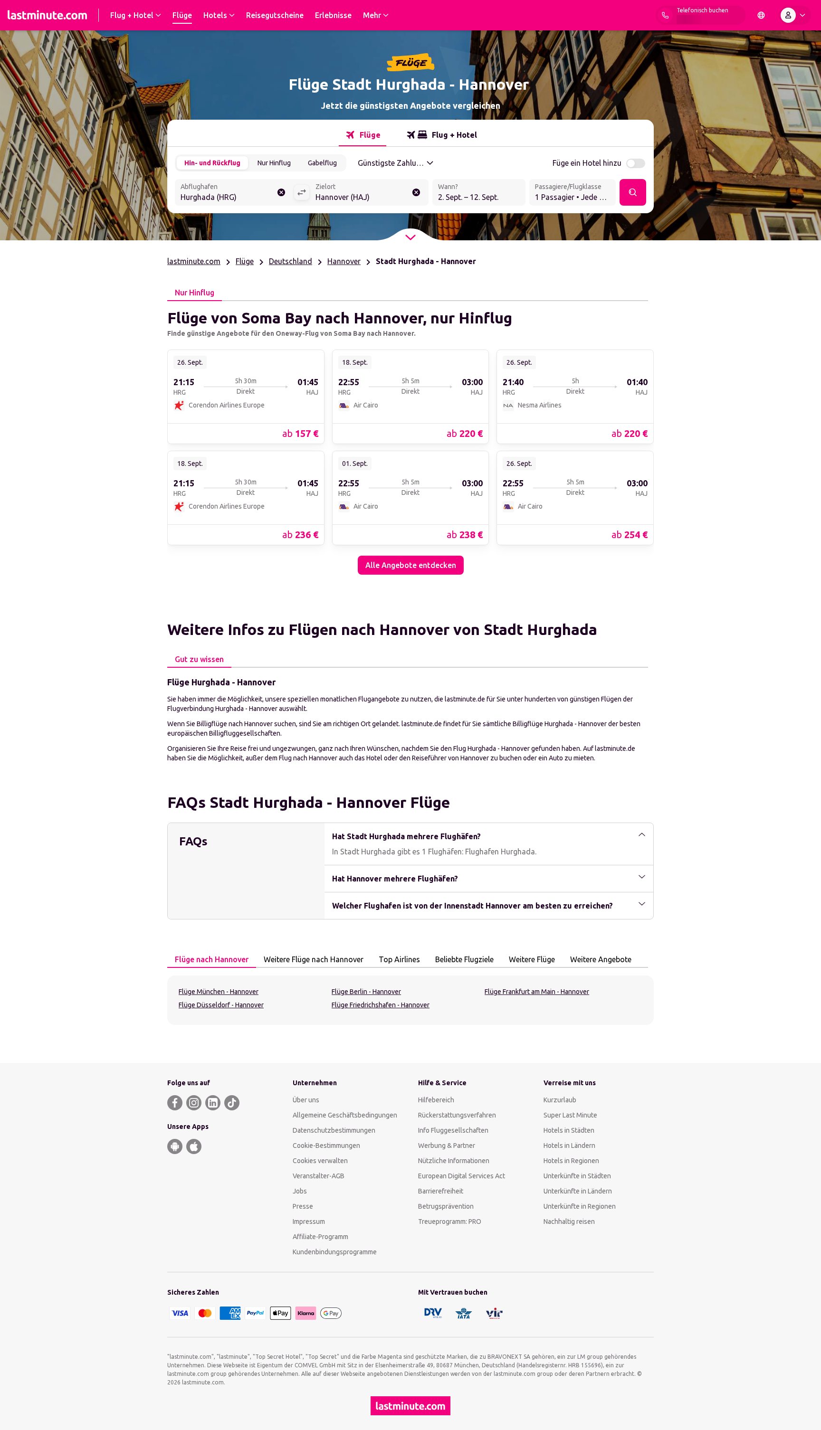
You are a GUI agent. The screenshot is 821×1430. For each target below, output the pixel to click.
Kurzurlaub (560, 1100)
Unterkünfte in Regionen (580, 1206)
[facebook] (174, 1102)
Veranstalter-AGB (318, 1176)
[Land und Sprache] (761, 15)
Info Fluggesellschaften (453, 1130)
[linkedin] (212, 1102)
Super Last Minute (570, 1115)
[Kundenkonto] (795, 15)
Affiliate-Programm (320, 1237)
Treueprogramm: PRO (449, 1221)
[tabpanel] (410, 438)
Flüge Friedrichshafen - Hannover (381, 1005)
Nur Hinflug (274, 163)
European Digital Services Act (461, 1176)
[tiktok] (231, 1102)
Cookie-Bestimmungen (326, 1145)
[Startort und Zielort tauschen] (301, 192)
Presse (303, 1206)
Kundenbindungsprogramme (335, 1252)
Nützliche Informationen (453, 1161)
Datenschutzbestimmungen (334, 1130)
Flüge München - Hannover (218, 991)
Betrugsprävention (446, 1206)
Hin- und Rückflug (212, 163)
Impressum (309, 1221)
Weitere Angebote (600, 959)
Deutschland (290, 261)
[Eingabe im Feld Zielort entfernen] (416, 192)
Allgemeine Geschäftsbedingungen (345, 1115)
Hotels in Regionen (571, 1161)
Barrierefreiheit (440, 1191)
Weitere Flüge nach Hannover (313, 959)
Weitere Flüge (532, 959)
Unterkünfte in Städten (577, 1176)
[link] (246, 396)
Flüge (245, 261)
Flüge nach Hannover (211, 959)
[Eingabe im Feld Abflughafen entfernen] (281, 192)
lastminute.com (193, 261)
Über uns (306, 1100)
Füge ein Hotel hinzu (587, 163)
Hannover (344, 261)
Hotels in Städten (569, 1130)
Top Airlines (399, 959)
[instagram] (193, 1102)
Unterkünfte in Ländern (578, 1191)
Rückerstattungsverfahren (457, 1115)
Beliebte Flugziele (464, 959)
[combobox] (234, 193)
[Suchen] (633, 192)
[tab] (362, 134)
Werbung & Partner (446, 1145)
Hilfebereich (436, 1100)
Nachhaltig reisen (569, 1221)
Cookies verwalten (320, 1161)
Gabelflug (322, 163)
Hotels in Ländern (569, 1145)
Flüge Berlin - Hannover (366, 991)
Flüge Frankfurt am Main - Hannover (537, 991)
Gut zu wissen (199, 659)
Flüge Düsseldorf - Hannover (221, 1005)
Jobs (300, 1191)
